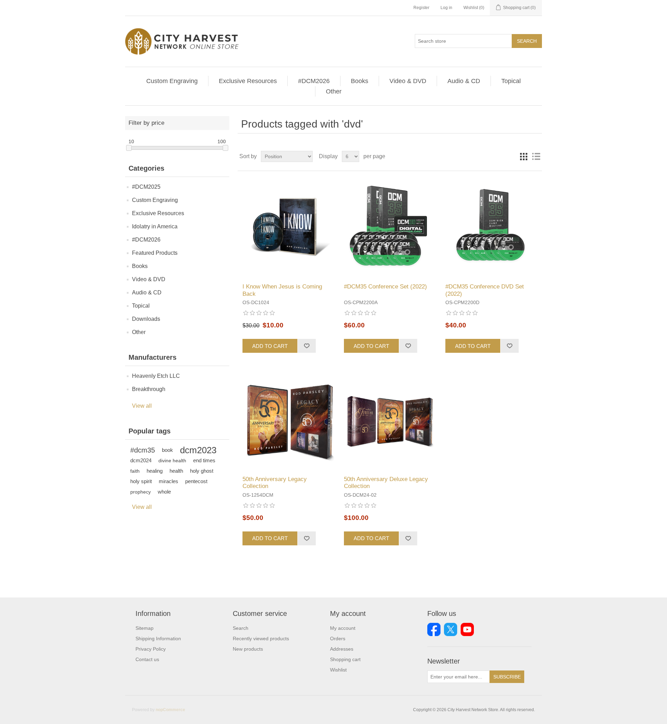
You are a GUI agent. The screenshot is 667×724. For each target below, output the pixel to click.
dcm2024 (140, 460)
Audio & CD (463, 81)
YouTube (467, 629)
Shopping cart (345, 659)
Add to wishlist (306, 346)
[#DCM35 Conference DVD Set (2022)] (491, 227)
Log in (446, 7)
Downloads (146, 319)
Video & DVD (407, 81)
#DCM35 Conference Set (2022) (385, 286)
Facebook (433, 629)
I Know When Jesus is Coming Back (282, 290)
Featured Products (155, 253)
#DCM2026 (314, 81)
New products (248, 649)
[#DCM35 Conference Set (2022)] (389, 227)
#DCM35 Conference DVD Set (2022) (484, 290)
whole (164, 492)
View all (142, 406)
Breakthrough (148, 389)
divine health (172, 460)
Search (527, 41)
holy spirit (141, 481)
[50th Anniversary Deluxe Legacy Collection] (389, 419)
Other (333, 91)
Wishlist (338, 670)
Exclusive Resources (248, 81)
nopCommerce (170, 709)
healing (155, 471)
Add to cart (270, 346)
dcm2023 (198, 450)
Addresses (341, 649)
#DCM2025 (146, 187)
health (176, 471)
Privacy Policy (150, 649)
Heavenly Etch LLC (156, 376)
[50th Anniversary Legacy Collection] (288, 419)
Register (421, 7)
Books (359, 81)
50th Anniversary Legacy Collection (274, 482)
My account (342, 628)
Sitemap (144, 628)
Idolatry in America (155, 226)
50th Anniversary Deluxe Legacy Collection (386, 482)
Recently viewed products (261, 638)
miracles (168, 481)
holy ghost (201, 471)
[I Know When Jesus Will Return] (288, 227)
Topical (511, 81)
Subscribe (507, 677)
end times (204, 460)
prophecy (140, 492)
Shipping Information (158, 638)
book (167, 450)
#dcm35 (142, 450)
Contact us (147, 659)
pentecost (196, 481)
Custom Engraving (172, 81)
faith (135, 471)
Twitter (450, 629)
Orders (337, 638)
